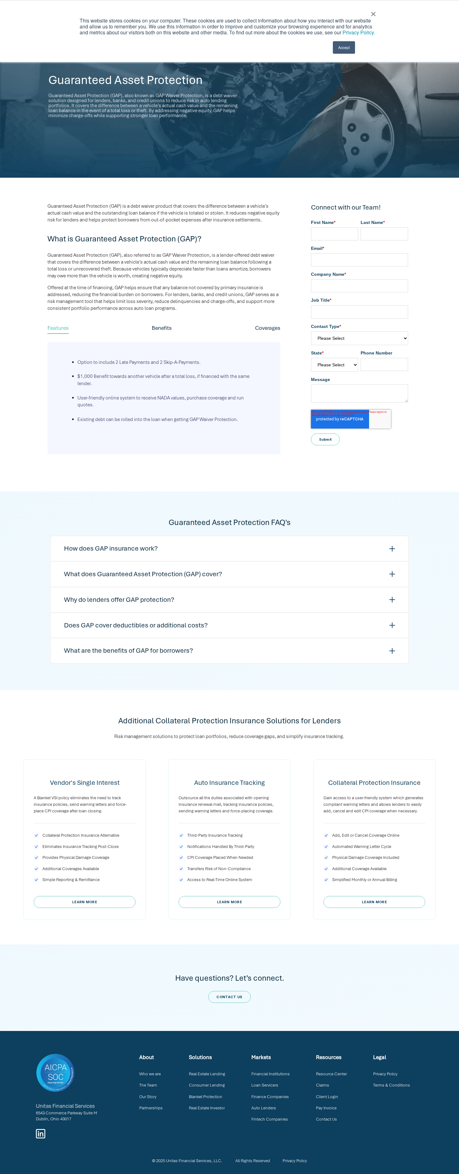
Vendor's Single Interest (85, 782)
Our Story (147, 1096)
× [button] (373, 12)
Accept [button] (344, 47)
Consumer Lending (207, 1085)
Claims (322, 1085)
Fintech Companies (269, 1119)
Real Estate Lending (207, 1074)
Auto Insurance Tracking (229, 782)
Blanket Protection (205, 1096)
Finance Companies (270, 1096)
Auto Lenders (263, 1108)
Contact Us (326, 1119)
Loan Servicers (264, 1085)
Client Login (327, 1096)
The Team (148, 1085)
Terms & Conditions (391, 1085)
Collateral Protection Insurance (374, 782)
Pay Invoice (326, 1108)
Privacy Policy (385, 1074)
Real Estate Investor (207, 1108)
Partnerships (151, 1108)
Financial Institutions (270, 1074)
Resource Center (331, 1074)
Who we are (150, 1074)
